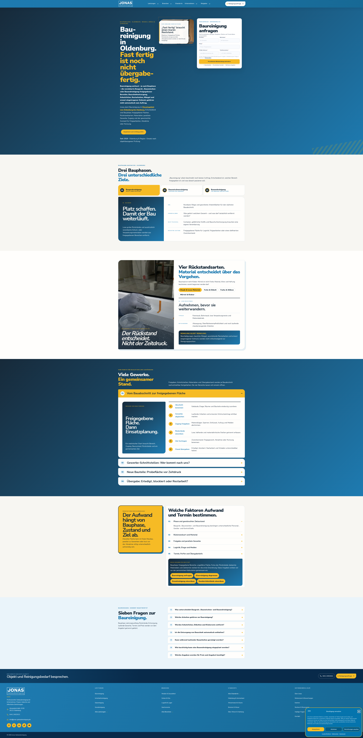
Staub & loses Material (190, 290)
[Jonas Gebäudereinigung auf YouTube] (29, 725)
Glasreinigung (99, 703)
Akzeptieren (316, 729)
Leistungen (152, 3)
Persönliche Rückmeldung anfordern (219, 61)
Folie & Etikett (210, 290)
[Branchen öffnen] (171, 4)
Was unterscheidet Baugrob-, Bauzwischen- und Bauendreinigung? (201, 610)
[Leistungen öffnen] (158, 4)
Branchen (165, 3)
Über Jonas (298, 694)
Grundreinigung (100, 707)
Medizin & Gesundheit (169, 694)
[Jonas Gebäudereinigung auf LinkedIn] (19, 725)
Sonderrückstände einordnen (211, 581)
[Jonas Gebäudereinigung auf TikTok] (24, 725)
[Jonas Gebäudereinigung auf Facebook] (14, 725)
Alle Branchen (167, 712)
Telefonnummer (224, 50)
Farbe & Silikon (227, 290)
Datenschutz (335, 734)
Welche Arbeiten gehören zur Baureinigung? (191, 617)
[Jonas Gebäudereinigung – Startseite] (126, 4)
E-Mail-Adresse (203, 50)
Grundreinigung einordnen (183, 581)
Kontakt (297, 716)
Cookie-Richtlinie (326, 734)
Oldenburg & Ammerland (236, 698)
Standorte (178, 3)
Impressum (342, 734)
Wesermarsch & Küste (235, 703)
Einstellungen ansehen (351, 729)
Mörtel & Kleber (187, 294)
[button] (359, 711)
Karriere (297, 703)
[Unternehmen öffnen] (196, 4)
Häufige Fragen (300, 712)
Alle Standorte (234, 694)
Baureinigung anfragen (182, 575)
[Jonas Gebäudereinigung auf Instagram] (9, 725)
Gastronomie (166, 707)
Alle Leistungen (101, 712)
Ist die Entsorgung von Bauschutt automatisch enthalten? (197, 632)
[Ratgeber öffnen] (209, 4)
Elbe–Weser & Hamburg (236, 712)
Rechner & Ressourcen (302, 707)
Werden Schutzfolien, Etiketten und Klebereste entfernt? (197, 625)
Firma (201, 43)
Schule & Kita (166, 698)
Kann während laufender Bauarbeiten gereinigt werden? (197, 640)
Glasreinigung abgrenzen (206, 575)
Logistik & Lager (167, 703)
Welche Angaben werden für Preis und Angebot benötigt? (197, 655)
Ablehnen (334, 729)
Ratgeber (204, 3)
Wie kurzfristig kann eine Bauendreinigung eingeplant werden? (199, 647)
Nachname (223, 37)
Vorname (201, 37)
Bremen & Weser (233, 707)
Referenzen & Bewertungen (304, 698)
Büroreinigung (99, 694)
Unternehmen (189, 3)
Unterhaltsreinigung (101, 698)
